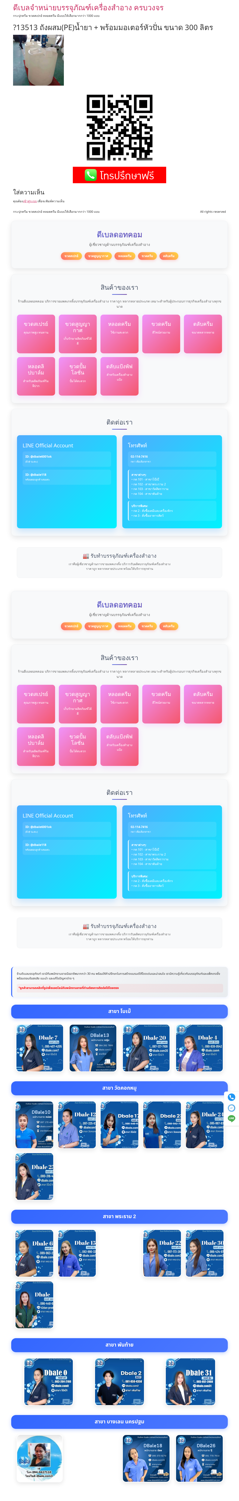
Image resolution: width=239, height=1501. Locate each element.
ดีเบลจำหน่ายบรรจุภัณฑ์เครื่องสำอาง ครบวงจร (88, 7)
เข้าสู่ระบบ (30, 201)
